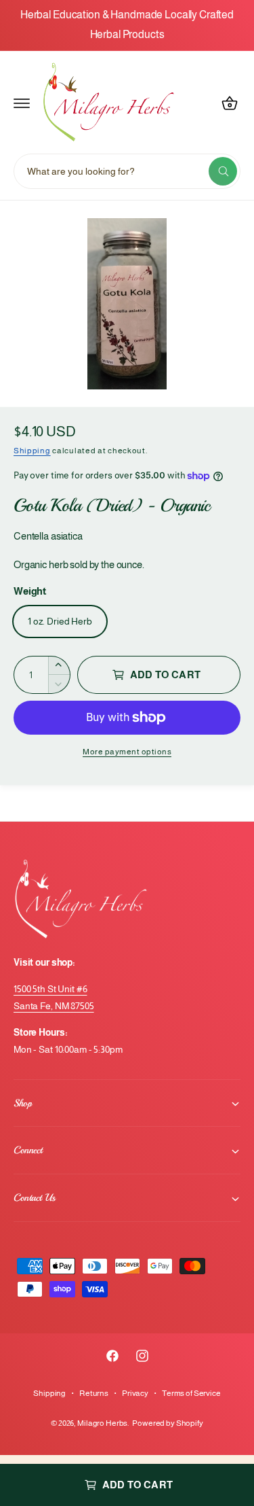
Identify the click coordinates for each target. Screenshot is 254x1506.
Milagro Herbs (102, 1423)
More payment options (127, 751)
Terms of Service (191, 1393)
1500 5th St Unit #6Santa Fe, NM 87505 (54, 997)
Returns (93, 1393)
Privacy (135, 1393)
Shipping (32, 450)
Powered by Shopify (167, 1423)
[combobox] (127, 171)
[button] (22, 103)
